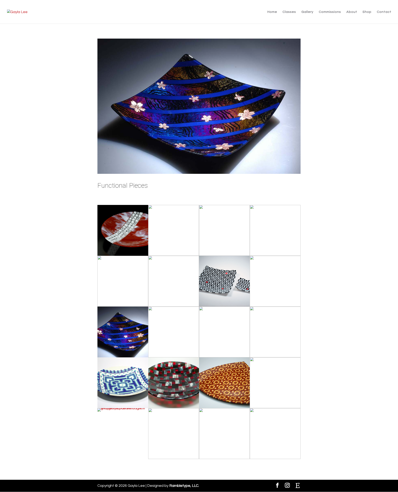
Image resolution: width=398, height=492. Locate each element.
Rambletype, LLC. (184, 486)
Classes (289, 11)
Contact (384, 11)
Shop (367, 11)
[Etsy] (298, 485)
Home (272, 11)
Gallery (307, 11)
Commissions (330, 11)
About (351, 11)
